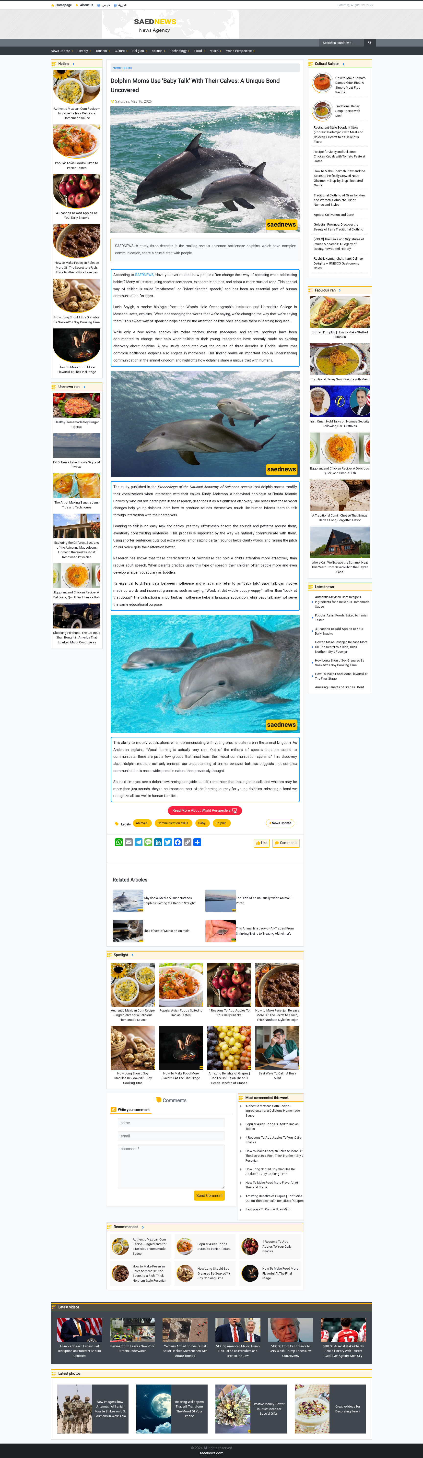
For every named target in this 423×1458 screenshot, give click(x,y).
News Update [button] (61, 51)
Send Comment (209, 1195)
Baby (202, 823)
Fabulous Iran (326, 290)
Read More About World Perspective (202, 810)
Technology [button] (178, 51)
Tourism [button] (102, 51)
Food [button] (198, 51)
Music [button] (214, 51)
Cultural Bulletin (328, 64)
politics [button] (157, 51)
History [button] (83, 51)
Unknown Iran (70, 387)
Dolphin (222, 823)
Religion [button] (138, 51)
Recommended (127, 1227)
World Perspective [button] (239, 51)
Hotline (65, 64)
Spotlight (122, 955)
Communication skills (173, 823)
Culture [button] (120, 51)
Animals (142, 823)
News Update (122, 68)
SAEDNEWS (144, 275)
